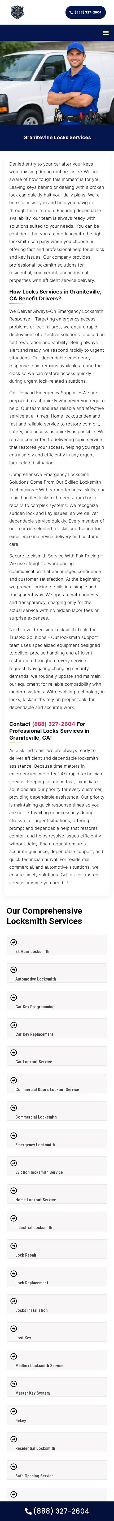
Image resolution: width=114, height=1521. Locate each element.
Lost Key (23, 1337)
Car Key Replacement (34, 1034)
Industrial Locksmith (33, 1227)
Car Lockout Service (33, 1061)
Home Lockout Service (35, 1199)
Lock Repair (26, 1255)
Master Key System (32, 1393)
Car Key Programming (35, 1006)
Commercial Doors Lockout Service (47, 1089)
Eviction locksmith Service (39, 1172)
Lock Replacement (31, 1282)
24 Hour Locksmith (32, 951)
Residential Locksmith (35, 1448)
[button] (106, 32)
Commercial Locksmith (36, 1117)
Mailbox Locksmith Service (39, 1365)
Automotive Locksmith (35, 979)
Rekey (20, 1420)
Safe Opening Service (34, 1475)
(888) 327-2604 (54, 724)
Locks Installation (31, 1310)
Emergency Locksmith (35, 1144)
